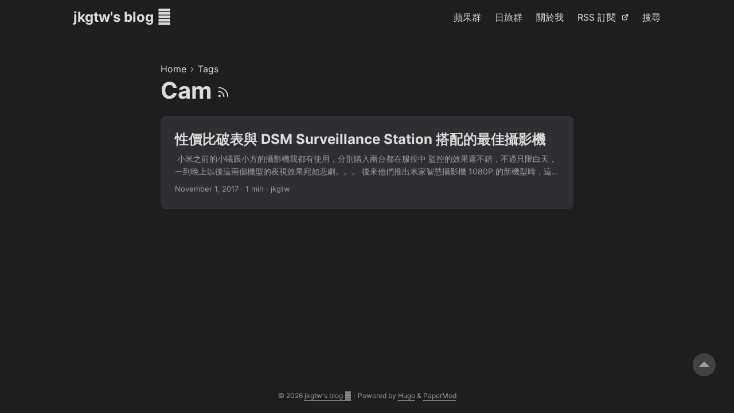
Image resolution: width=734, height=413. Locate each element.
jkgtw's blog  (122, 17)
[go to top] (704, 364)
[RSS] (223, 90)
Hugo (406, 395)
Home (173, 69)
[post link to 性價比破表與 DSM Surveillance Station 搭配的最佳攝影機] (367, 162)
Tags (208, 69)
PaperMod (439, 395)
